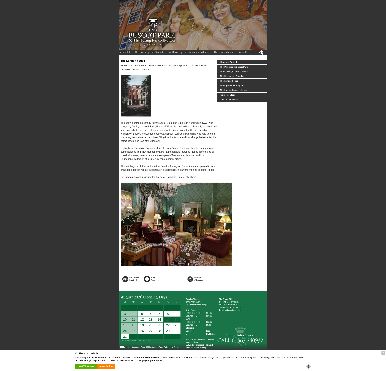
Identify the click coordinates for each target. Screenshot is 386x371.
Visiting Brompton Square (232, 85)
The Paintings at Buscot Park (234, 67)
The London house (224, 52)
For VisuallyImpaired (134, 278)
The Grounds (157, 52)
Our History (174, 52)
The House (141, 52)
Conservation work (229, 99)
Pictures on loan (227, 95)
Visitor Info (125, 52)
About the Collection (229, 62)
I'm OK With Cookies (86, 366)
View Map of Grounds (198, 278)
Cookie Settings (106, 366)
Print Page (153, 278)
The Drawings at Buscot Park (234, 71)
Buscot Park (152, 30)
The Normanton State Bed (232, 76)
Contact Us (243, 52)
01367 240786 (235, 307)
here (193, 177)
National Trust (153, 44)
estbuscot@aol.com (233, 310)
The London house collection (234, 90)
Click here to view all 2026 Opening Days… (136, 341)
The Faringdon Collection (196, 52)
